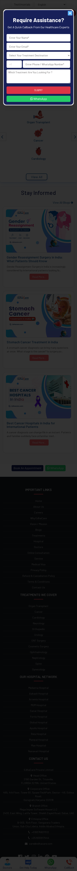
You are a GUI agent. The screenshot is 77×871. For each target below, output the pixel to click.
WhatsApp (40, 98)
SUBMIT (38, 90)
